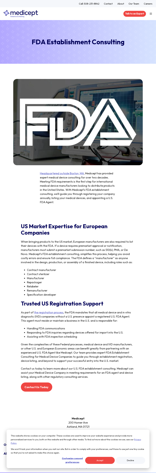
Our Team (134, 3)
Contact (108, 3)
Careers (148, 3)
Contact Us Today (36, 387)
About (120, 3)
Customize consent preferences (72, 460)
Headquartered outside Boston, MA (62, 173)
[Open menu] (150, 13)
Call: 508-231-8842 (89, 3)
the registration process (48, 312)
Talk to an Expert (134, 13)
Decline (130, 460)
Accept (100, 460)
